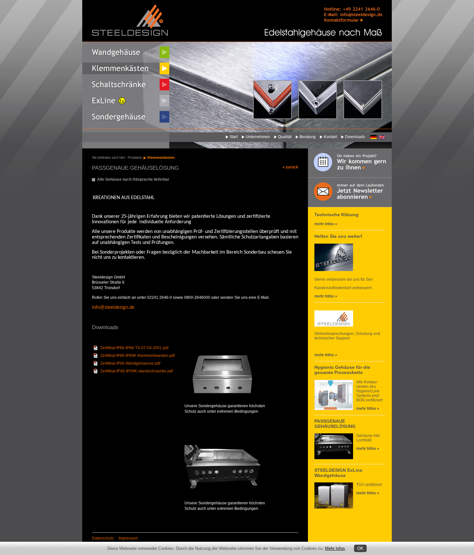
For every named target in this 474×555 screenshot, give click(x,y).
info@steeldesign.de (113, 307)
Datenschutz (103, 538)
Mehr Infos (335, 548)
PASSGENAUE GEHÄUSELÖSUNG (335, 424)
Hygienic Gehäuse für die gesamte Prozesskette (342, 370)
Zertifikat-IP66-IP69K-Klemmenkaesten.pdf (137, 355)
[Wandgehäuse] (125, 52)
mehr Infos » (325, 224)
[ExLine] (125, 100)
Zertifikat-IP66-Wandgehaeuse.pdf (130, 363)
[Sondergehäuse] (125, 117)
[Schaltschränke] (125, 84)
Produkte (135, 157)
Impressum (128, 538)
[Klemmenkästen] (125, 68)
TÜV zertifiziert (369, 484)
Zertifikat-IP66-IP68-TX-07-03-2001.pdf (134, 348)
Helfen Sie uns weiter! (338, 236)
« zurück (290, 167)
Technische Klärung (336, 214)
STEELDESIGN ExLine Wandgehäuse (338, 473)
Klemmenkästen (161, 157)
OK (360, 548)
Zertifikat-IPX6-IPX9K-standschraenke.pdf (136, 371)
